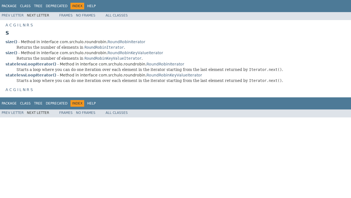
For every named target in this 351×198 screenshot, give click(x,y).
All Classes (117, 15)
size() (11, 42)
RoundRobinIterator (126, 42)
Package (9, 6)
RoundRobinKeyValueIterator (135, 53)
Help (91, 6)
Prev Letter (13, 15)
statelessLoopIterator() (30, 64)
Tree (38, 6)
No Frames (85, 15)
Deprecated (56, 6)
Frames (66, 15)
